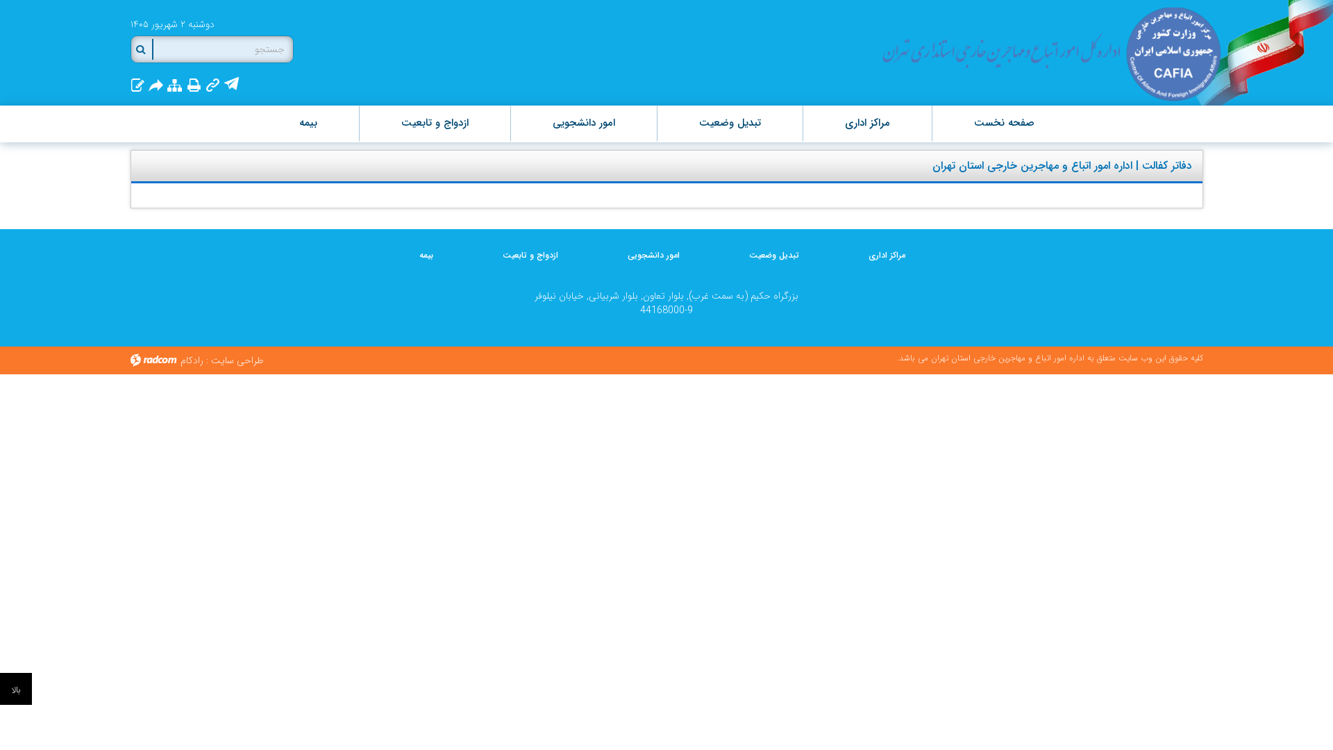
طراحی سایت (237, 360)
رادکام (192, 360)
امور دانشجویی (654, 255)
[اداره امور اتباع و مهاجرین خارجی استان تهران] (1049, 53)
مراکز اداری (887, 255)
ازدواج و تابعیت (530, 255)
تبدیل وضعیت (774, 255)
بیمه (426, 255)
